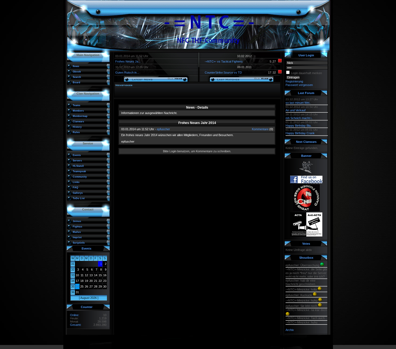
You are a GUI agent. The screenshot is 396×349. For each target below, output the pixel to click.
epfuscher (163, 129)
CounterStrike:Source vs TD (223, 72)
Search (77, 77)
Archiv (290, 329)
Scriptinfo (79, 242)
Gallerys (78, 193)
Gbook (77, 71)
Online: (74, 315)
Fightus (77, 226)
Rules (76, 132)
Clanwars (78, 121)
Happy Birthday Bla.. (299, 125)
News (76, 66)
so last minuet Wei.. (298, 102)
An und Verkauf (295, 110)
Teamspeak (79, 171)
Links (76, 182)
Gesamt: (75, 324)
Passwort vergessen (299, 85)
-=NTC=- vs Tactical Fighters (224, 61)
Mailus (77, 232)
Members (78, 110)
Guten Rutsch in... (127, 72)
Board (76, 82)
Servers (77, 160)
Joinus (77, 221)
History (77, 127)
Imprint (77, 237)
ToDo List (79, 198)
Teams (76, 105)
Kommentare (260, 129)
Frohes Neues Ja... (128, 61)
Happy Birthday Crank (300, 133)
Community (80, 176)
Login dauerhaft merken (306, 73)
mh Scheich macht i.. (299, 118)
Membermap (80, 116)
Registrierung (294, 81)
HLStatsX (78, 166)
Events (77, 155)
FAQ (75, 187)
